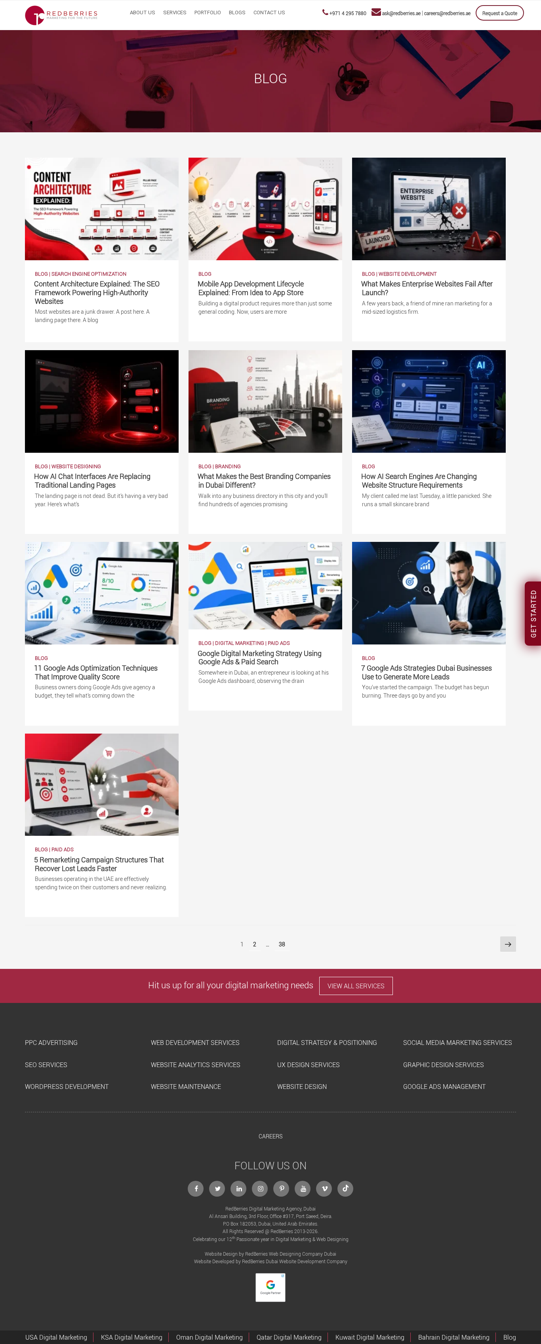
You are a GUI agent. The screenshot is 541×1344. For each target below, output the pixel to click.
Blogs (237, 12)
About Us (142, 12)
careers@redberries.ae (447, 13)
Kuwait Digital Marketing (369, 1337)
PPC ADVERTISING (51, 1042)
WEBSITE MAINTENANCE (186, 1086)
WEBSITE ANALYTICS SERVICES (195, 1064)
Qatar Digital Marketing (289, 1337)
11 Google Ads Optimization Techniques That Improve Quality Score (96, 672)
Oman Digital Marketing (209, 1337)
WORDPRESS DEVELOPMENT (67, 1086)
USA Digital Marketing (56, 1337)
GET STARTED (533, 613)
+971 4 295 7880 (348, 13)
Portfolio (207, 12)
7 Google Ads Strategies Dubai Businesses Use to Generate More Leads (426, 672)
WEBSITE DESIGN (302, 1086)
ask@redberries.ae (401, 13)
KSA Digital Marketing (131, 1337)
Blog (41, 273)
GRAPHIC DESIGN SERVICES (443, 1064)
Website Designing (76, 466)
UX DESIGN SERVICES (308, 1064)
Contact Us (269, 12)
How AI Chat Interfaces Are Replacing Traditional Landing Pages (92, 480)
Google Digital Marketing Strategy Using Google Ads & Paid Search (260, 657)
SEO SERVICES (46, 1064)
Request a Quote (499, 13)
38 (284, 944)
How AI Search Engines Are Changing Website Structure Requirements (419, 480)
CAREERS (270, 1136)
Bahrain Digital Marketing (454, 1337)
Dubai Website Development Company (306, 1261)
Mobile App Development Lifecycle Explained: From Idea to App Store (251, 288)
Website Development (408, 273)
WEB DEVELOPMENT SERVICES (195, 1042)
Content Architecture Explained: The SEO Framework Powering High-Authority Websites (97, 292)
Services (175, 12)
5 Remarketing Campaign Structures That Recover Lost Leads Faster (99, 864)
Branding (228, 466)
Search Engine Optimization (88, 273)
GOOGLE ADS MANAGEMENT (444, 1086)
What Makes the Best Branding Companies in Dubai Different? (264, 480)
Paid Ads (279, 642)
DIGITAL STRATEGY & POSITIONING (327, 1042)
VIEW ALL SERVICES (356, 986)
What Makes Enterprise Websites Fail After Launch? (427, 288)
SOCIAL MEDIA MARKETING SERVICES (457, 1042)
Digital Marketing (239, 642)
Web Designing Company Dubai (302, 1254)
